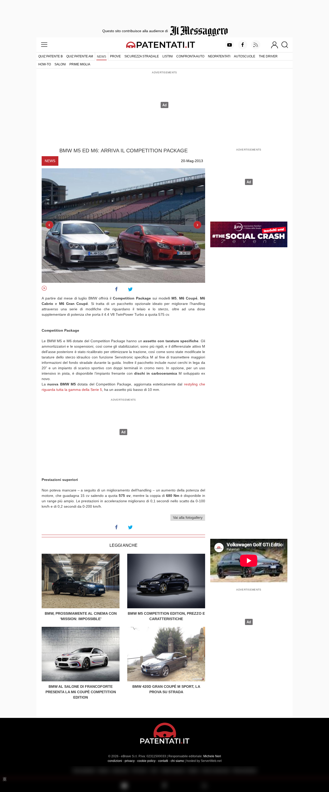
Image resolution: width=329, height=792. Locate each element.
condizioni (115, 761)
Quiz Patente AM (79, 56)
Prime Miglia (79, 64)
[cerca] (287, 44)
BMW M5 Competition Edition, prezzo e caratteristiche (166, 616)
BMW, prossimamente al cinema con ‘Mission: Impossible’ (81, 616)
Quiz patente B (50, 56)
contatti (163, 761)
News (101, 56)
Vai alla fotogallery (188, 517)
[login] (274, 44)
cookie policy (146, 761)
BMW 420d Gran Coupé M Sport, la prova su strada (166, 689)
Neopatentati (219, 56)
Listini (167, 56)
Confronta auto (190, 56)
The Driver (268, 56)
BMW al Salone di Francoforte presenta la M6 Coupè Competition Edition (80, 691)
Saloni (60, 64)
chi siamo (177, 761)
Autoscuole (244, 56)
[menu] (44, 44)
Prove (115, 56)
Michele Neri (212, 756)
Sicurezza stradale (141, 56)
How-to (44, 64)
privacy (130, 761)
